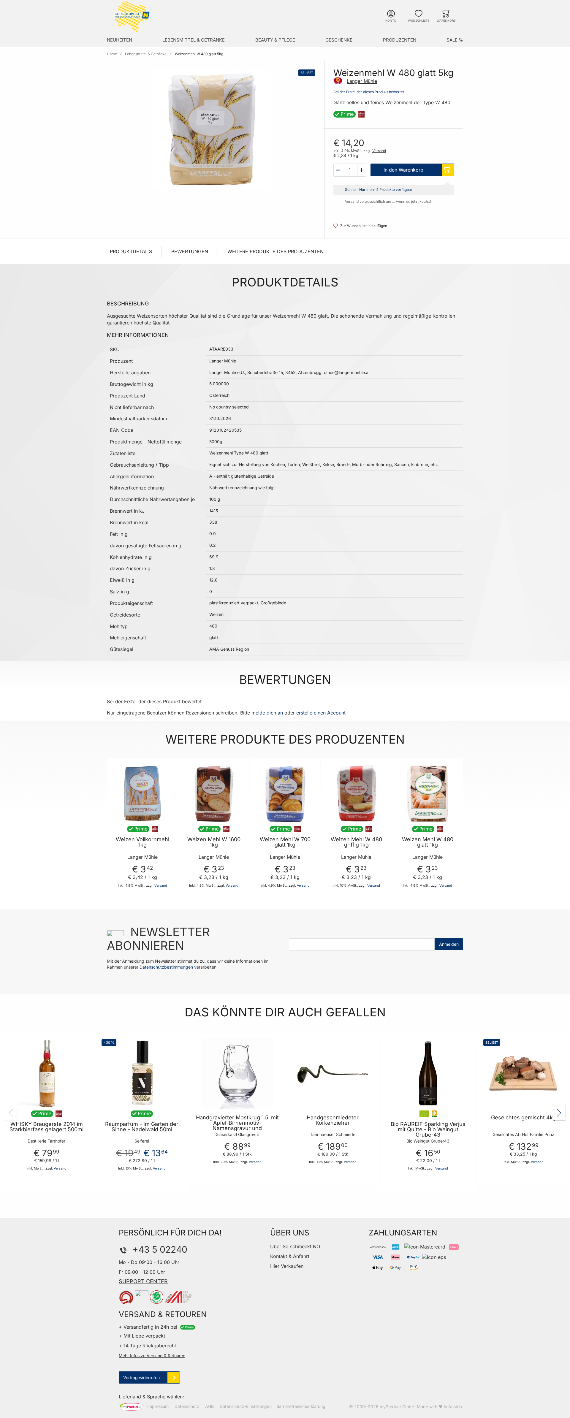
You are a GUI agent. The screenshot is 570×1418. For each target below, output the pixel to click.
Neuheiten (119, 40)
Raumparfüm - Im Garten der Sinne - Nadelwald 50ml (141, 1126)
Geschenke (338, 40)
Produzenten (399, 40)
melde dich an (267, 713)
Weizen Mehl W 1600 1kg (213, 842)
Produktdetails (131, 251)
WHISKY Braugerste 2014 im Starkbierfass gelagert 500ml (46, 1126)
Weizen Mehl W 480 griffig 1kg (356, 842)
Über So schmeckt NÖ (295, 1246)
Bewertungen (189, 251)
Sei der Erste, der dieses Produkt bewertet (368, 92)
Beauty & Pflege (275, 40)
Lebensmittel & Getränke (193, 40)
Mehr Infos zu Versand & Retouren (152, 1355)
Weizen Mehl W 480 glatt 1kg (427, 842)
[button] (337, 170)
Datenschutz (187, 1406)
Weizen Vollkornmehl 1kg (142, 842)
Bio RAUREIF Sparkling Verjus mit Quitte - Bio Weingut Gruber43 (428, 1129)
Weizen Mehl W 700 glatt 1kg (285, 842)
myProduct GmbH (397, 1406)
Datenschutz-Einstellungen (246, 1406)
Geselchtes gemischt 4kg (523, 1117)
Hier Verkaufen (286, 1266)
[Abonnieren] (449, 944)
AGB (209, 1406)
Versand (379, 150)
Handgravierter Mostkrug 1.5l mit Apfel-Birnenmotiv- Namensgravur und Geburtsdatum (237, 1125)
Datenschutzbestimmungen (166, 966)
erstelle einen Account (321, 713)
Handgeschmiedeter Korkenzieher (333, 1120)
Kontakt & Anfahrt (289, 1256)
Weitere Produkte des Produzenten (275, 251)
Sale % (454, 40)
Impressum (158, 1406)
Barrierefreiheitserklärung (300, 1406)
